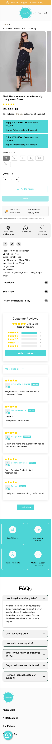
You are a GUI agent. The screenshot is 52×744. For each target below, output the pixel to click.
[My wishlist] (40, 13)
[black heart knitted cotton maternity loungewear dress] (23, 61)
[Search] (34, 12)
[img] (11, 380)
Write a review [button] (25, 353)
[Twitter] (12, 244)
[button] (4, 13)
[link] (25, 697)
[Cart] (45, 12)
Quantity (8, 174)
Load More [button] (25, 507)
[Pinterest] (18, 244)
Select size (9, 152)
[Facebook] (5, 244)
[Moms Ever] (25, 13)
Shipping (20, 114)
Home (5, 24)
